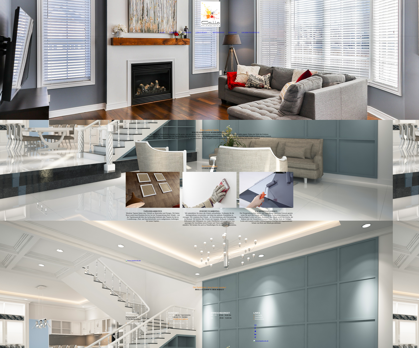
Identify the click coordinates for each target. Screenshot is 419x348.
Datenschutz (259, 319)
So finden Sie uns (133, 323)
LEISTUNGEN (201, 32)
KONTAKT (232, 32)
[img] (210, 14)
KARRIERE (186, 32)
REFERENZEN (218, 32)
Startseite (258, 315)
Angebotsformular (183, 138)
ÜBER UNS (173, 32)
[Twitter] (255, 331)
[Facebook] (255, 328)
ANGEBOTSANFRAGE (250, 32)
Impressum (259, 317)
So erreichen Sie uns (177, 323)
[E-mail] (255, 325)
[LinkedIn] (255, 334)
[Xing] (255, 337)
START (162, 32)
